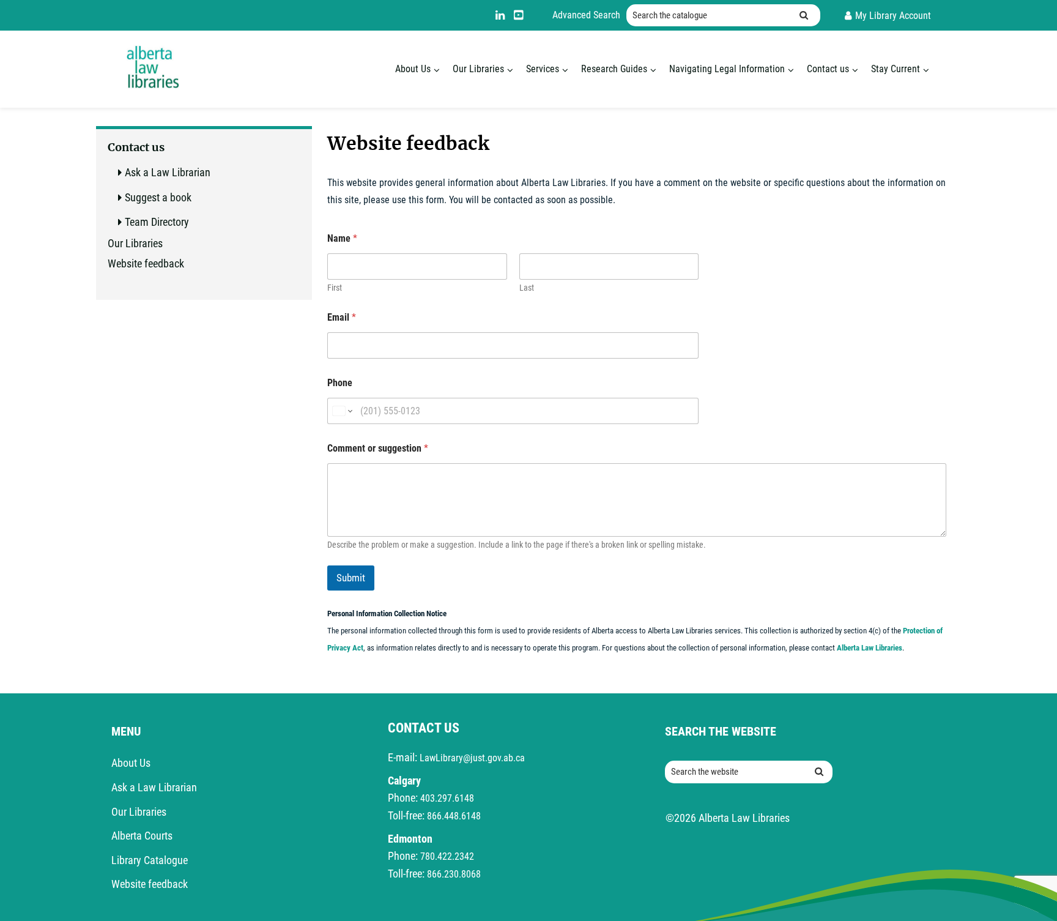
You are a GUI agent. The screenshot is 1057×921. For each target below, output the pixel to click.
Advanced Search (586, 15)
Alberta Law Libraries (869, 647)
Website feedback (146, 263)
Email (341, 317)
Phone (339, 383)
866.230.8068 (454, 874)
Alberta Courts (141, 835)
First (334, 288)
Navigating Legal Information (727, 69)
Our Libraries (478, 69)
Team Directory (157, 221)
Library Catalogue (149, 860)
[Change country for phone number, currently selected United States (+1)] (341, 411)
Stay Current (895, 69)
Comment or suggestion (377, 448)
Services (542, 69)
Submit (350, 578)
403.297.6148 (447, 798)
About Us (413, 69)
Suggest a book (158, 197)
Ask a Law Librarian (167, 172)
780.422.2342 (447, 856)
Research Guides (614, 69)
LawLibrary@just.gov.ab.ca (472, 758)
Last (526, 288)
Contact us (828, 69)
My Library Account (893, 15)
